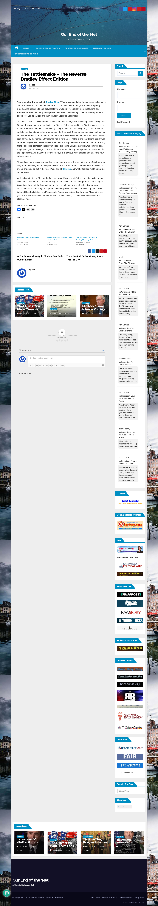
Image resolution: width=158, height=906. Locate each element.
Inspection (20, 836)
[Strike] (40, 365)
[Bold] (30, 365)
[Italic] (33, 365)
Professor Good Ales (76, 48)
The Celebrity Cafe (125, 773)
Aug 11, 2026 (123, 846)
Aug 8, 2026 (56, 313)
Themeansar (58, 897)
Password (121, 102)
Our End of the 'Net (79, 34)
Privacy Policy (139, 897)
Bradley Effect (52, 102)
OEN (34, 85)
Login (103, 350)
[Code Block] (53, 365)
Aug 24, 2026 (24, 846)
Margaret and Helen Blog (127, 557)
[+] (62, 365)
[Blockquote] (50, 365)
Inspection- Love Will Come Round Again (127, 398)
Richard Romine (88, 836)
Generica (66, 169)
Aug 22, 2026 (24, 313)
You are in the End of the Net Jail (133, 903)
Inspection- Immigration (124, 841)
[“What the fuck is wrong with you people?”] (130, 502)
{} (59, 365)
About (98, 897)
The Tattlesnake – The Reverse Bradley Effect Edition (53, 76)
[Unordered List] (46, 365)
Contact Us (113, 897)
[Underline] (37, 365)
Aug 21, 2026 (90, 846)
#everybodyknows (124, 807)
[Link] (56, 365)
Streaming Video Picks (26, 54)
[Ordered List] (43, 365)
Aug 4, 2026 (88, 313)
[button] (145, 51)
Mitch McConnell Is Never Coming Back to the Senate (93, 311)
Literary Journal (102, 48)
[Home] (16, 48)
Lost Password (123, 122)
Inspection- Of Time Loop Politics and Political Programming (128, 149)
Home (26, 48)
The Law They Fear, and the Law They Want (95, 842)
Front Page (24, 69)
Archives (105, 897)
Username (121, 89)
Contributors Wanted (48, 48)
